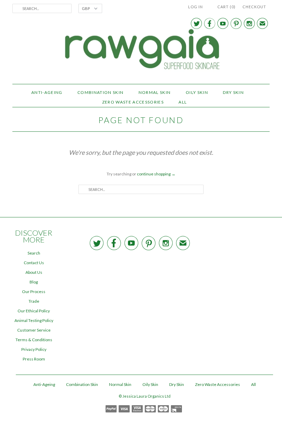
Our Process (33, 291)
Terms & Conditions (33, 339)
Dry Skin (233, 92)
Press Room (34, 359)
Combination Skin (100, 92)
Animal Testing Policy (33, 320)
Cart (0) (226, 6)
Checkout (254, 6)
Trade (34, 301)
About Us (33, 272)
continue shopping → (156, 173)
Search (34, 253)
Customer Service (34, 330)
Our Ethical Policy (34, 310)
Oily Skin (197, 92)
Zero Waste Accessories (133, 102)
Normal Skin (155, 92)
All (182, 102)
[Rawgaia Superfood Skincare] (141, 50)
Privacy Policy (33, 349)
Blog (34, 281)
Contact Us (34, 262)
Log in (195, 6)
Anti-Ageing (47, 92)
